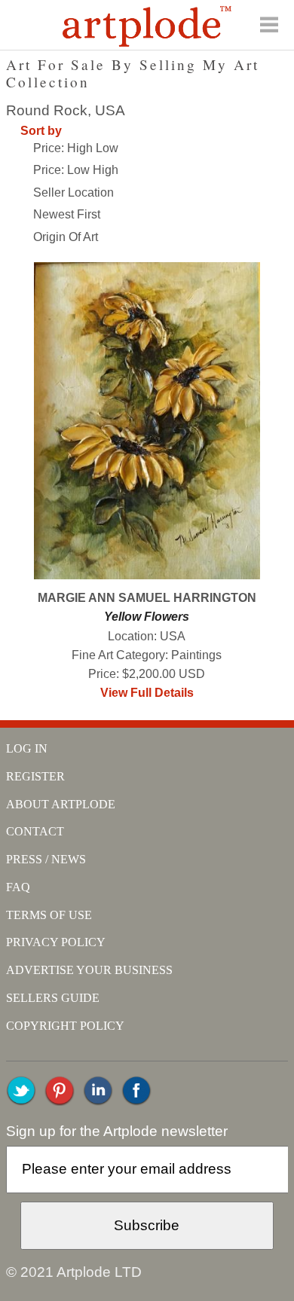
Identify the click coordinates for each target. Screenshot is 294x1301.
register (35, 776)
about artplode (60, 804)
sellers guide (53, 997)
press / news (46, 859)
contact (35, 831)
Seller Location (73, 192)
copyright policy (65, 1025)
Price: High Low (75, 148)
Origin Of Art (65, 237)
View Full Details (147, 692)
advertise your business (89, 970)
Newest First (66, 214)
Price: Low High (75, 169)
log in (26, 748)
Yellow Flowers (146, 616)
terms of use (49, 915)
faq (18, 887)
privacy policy (56, 942)
